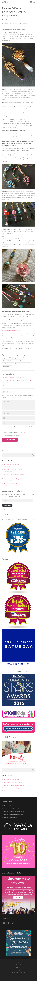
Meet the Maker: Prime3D (10, 483)
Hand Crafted (11, 23)
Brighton (6, 23)
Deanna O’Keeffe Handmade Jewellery (13, 361)
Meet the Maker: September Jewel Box (13, 479)
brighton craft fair (7, 358)
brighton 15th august (21, 355)
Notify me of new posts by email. (12, 435)
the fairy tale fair (7, 366)
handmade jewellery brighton (22, 363)
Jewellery (16, 23)
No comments (25, 23)
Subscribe (7, 505)
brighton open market (19, 358)
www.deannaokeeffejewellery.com (11, 330)
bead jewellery (10, 355)
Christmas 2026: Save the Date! (11, 464)
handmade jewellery (8, 363)
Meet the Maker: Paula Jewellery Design (14, 474)
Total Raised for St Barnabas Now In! (13, 469)
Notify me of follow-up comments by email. (14, 432)
